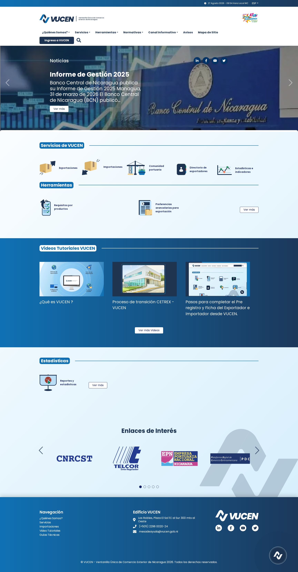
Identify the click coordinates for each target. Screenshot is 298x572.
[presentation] (41, 450)
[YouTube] (243, 528)
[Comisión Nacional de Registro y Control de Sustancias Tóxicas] (74, 458)
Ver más (59, 100)
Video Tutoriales (49, 531)
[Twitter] (255, 528)
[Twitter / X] (224, 60)
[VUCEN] (237, 515)
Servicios (45, 522)
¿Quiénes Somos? (50, 518)
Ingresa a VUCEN (56, 40)
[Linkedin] (218, 528)
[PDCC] (232, 458)
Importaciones (49, 527)
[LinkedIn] (197, 60)
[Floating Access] (278, 555)
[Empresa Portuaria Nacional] (179, 458)
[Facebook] (231, 528)
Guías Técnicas (49, 535)
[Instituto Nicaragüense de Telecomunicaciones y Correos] (127, 459)
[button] (55, 32)
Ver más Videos (149, 330)
